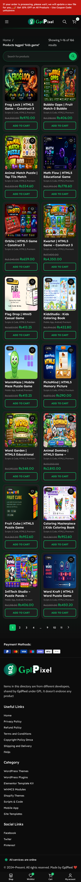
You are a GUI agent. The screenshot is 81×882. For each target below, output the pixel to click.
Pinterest (9, 845)
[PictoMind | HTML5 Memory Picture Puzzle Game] (60, 362)
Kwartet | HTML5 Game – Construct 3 (58, 243)
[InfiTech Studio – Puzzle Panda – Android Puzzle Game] (21, 571)
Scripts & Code (11, 112)
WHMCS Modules (15, 789)
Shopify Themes (14, 795)
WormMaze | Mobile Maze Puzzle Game (19, 384)
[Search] (64, 21)
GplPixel (22, 691)
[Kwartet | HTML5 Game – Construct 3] (60, 221)
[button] (21, 126)
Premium (31, 112)
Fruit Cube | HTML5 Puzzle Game (19, 525)
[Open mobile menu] (7, 21)
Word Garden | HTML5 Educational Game (19, 454)
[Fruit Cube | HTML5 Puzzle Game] (21, 503)
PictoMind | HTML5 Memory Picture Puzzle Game (58, 386)
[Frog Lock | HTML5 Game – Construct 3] (21, 84)
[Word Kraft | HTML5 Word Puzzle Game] (60, 571)
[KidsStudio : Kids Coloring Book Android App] (60, 294)
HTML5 (22, 112)
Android (58, 322)
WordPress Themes (16, 771)
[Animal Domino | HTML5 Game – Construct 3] (60, 430)
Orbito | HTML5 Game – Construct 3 (21, 243)
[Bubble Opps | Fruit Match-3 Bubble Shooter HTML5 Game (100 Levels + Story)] (60, 84)
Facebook (10, 833)
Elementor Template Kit (19, 783)
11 (61, 627)
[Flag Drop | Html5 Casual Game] (21, 294)
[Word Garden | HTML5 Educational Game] (21, 430)
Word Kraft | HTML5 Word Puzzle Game (58, 593)
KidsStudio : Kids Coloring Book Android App (56, 318)
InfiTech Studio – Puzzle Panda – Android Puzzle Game (21, 595)
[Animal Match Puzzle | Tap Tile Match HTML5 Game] (21, 153)
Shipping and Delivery (18, 746)
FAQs (7, 752)
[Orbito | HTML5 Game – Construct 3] (21, 221)
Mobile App (49, 322)
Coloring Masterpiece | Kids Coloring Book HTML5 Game (59, 527)
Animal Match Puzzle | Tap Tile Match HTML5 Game (21, 177)
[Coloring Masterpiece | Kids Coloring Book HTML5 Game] (60, 503)
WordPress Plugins (16, 777)
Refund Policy (12, 727)
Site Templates (13, 814)
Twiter (7, 839)
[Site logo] (40, 21)
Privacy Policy (12, 721)
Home (7, 40)
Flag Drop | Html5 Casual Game (18, 316)
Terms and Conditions (17, 733)
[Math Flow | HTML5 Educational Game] (60, 153)
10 (54, 627)
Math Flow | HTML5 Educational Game (58, 175)
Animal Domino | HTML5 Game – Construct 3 (56, 454)
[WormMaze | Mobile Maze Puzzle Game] (21, 362)
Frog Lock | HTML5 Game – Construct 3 (19, 106)
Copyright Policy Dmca (18, 739)
